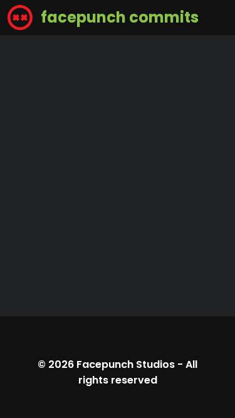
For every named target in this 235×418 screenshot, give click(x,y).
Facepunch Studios (125, 364)
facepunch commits (118, 17)
